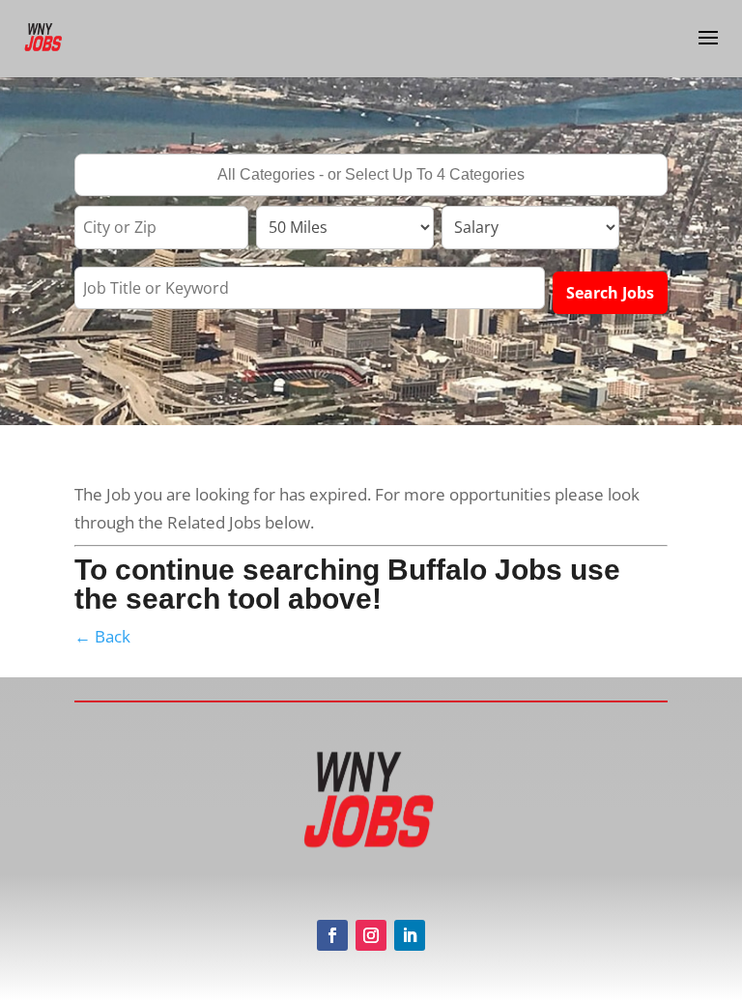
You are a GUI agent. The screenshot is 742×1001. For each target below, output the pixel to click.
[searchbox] (371, 176)
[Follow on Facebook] (332, 935)
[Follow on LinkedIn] (409, 935)
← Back (102, 636)
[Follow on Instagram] (371, 935)
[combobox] (371, 175)
